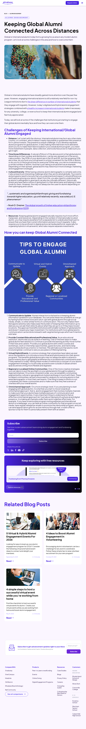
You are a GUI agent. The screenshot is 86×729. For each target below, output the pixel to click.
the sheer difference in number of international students (51, 101)
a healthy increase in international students (45, 108)
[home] (8, 2)
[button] (82, 3)
